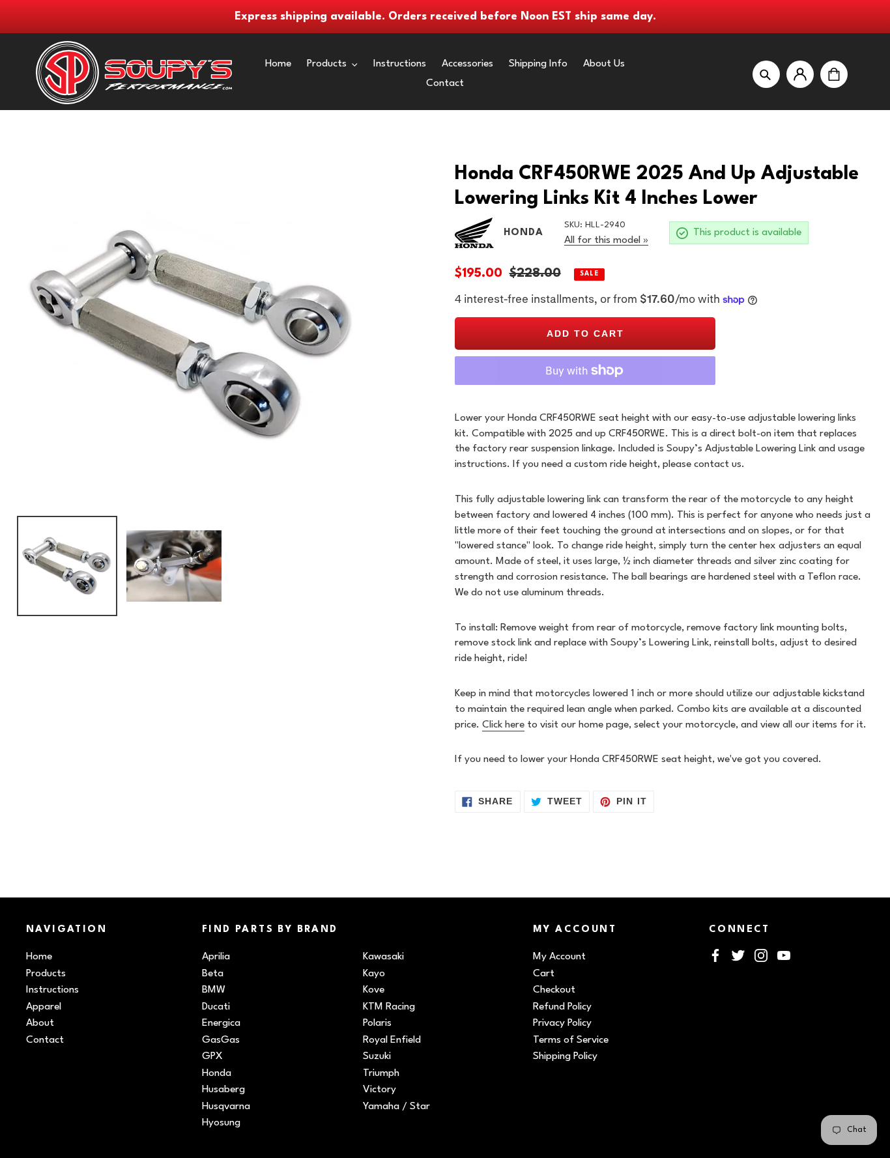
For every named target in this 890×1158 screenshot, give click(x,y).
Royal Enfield (392, 1040)
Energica (221, 1023)
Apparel (43, 1007)
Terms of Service (571, 1040)
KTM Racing (389, 1007)
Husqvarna (226, 1106)
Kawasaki (383, 957)
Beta (212, 973)
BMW (213, 990)
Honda (216, 1073)
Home (39, 957)
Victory (379, 1089)
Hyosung (221, 1123)
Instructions (52, 990)
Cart (543, 973)
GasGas (221, 1040)
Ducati (216, 1007)
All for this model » (606, 240)
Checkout (554, 990)
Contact (45, 1040)
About (40, 1023)
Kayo (374, 973)
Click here (503, 725)
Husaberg (223, 1089)
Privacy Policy (562, 1023)
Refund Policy (562, 1007)
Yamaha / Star (396, 1106)
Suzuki (377, 1056)
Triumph (381, 1073)
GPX (212, 1056)
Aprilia (216, 957)
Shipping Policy (565, 1056)
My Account (559, 957)
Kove (373, 990)
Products (46, 973)
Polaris (377, 1023)
